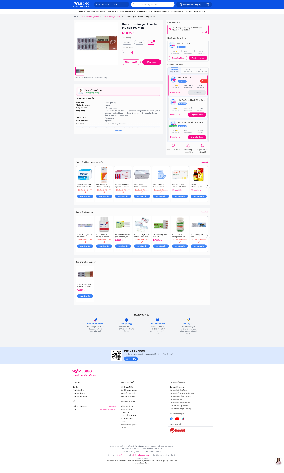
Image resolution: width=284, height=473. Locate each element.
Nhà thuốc (188, 11)
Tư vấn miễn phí (198, 58)
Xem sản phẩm (178, 58)
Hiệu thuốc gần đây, (162, 461)
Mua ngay (151, 62)
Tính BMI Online (78, 390)
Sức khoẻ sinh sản (127, 418)
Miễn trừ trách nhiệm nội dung (180, 409)
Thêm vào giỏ (131, 62)
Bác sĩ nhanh (144, 463)
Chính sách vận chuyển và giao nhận (182, 393)
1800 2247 (112, 406)
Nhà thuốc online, (138, 461)
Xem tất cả (204, 162)
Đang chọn (197, 92)
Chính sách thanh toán (177, 387)
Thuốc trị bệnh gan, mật (111, 16)
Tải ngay (132, 359)
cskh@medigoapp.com (108, 409)
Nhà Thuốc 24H (183, 43)
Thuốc (81, 16)
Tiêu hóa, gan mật (92, 16)
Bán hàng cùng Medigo (129, 390)
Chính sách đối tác (127, 387)
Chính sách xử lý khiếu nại (178, 390)
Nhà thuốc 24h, (149, 461)
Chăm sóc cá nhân (127, 409)
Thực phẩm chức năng (128, 415)
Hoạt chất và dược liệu (128, 425)
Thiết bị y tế (125, 412)
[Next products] (208, 186)
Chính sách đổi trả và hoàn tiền (180, 396)
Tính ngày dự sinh (79, 393)
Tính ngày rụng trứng (80, 396)
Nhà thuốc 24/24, (113, 461)
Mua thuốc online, (125, 461)
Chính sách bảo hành (177, 399)
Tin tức (123, 428)
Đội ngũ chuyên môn (128, 396)
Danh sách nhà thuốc (128, 393)
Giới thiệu (76, 387)
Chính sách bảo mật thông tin (180, 403)
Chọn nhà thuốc (197, 115)
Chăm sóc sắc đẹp (127, 406)
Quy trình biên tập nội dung (179, 406)
